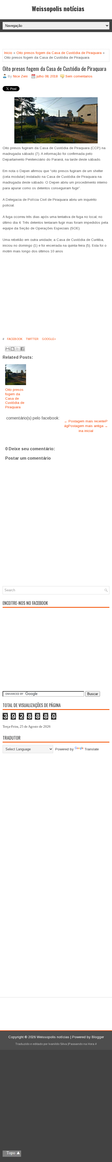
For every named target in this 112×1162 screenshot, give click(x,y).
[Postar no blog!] (12, 348)
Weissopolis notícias (58, 8)
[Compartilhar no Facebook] (22, 348)
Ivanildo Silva (57, 1043)
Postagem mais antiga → (88, 426)
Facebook (14, 338)
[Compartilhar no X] (17, 348)
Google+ (48, 338)
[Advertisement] (57, 41)
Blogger (98, 1037)
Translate (91, 749)
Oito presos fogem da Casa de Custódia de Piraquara (59, 53)
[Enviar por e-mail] (7, 348)
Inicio (8, 53)
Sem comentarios (78, 76)
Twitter (32, 338)
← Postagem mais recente (84, 421)
